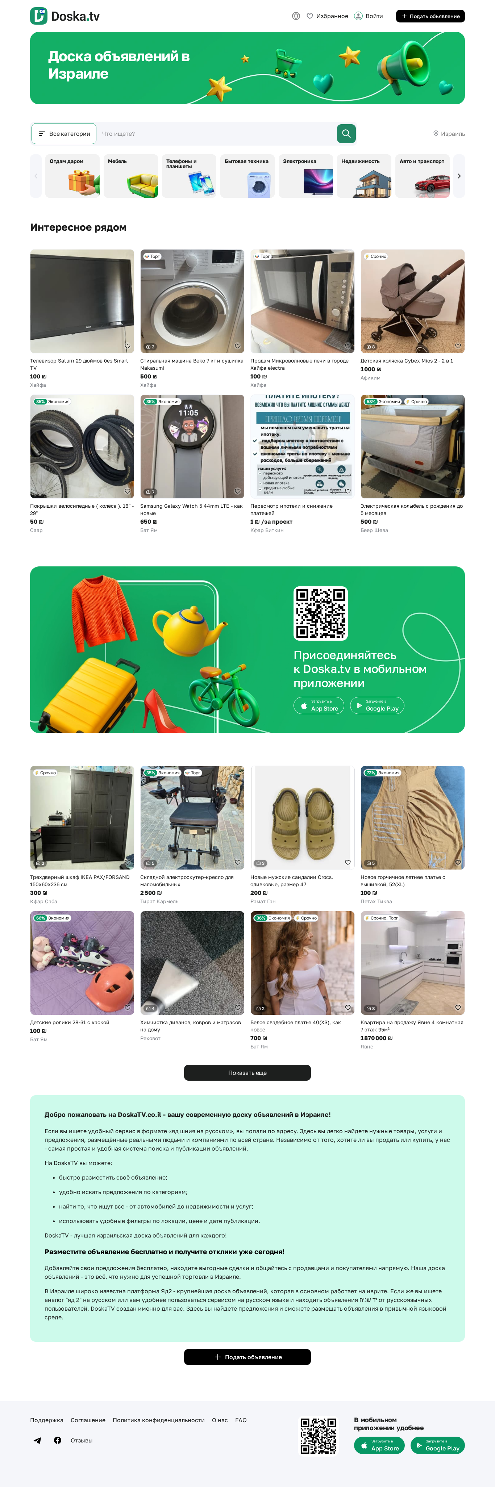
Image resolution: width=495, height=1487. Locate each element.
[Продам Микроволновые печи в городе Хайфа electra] (302, 319)
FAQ (241, 1420)
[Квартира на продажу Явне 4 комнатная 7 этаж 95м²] (413, 980)
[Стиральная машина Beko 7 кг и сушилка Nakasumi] (192, 319)
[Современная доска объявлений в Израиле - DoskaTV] (65, 16)
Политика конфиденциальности (159, 1420)
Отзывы (82, 1440)
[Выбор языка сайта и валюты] (296, 16)
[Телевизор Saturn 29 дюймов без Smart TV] (82, 319)
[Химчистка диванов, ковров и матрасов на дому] (192, 976)
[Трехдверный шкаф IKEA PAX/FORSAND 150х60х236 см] (82, 835)
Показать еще (247, 1072)
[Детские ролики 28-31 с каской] (82, 977)
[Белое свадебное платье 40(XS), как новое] (302, 980)
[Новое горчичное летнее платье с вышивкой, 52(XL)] (413, 835)
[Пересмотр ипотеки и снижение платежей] (302, 464)
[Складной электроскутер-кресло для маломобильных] (192, 835)
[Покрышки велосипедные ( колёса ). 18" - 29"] (82, 464)
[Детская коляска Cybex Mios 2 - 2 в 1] (413, 315)
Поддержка (46, 1420)
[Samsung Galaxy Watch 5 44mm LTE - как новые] (192, 464)
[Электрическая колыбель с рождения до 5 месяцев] (413, 464)
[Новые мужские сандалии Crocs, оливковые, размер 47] (302, 835)
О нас (220, 1420)
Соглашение (88, 1420)
